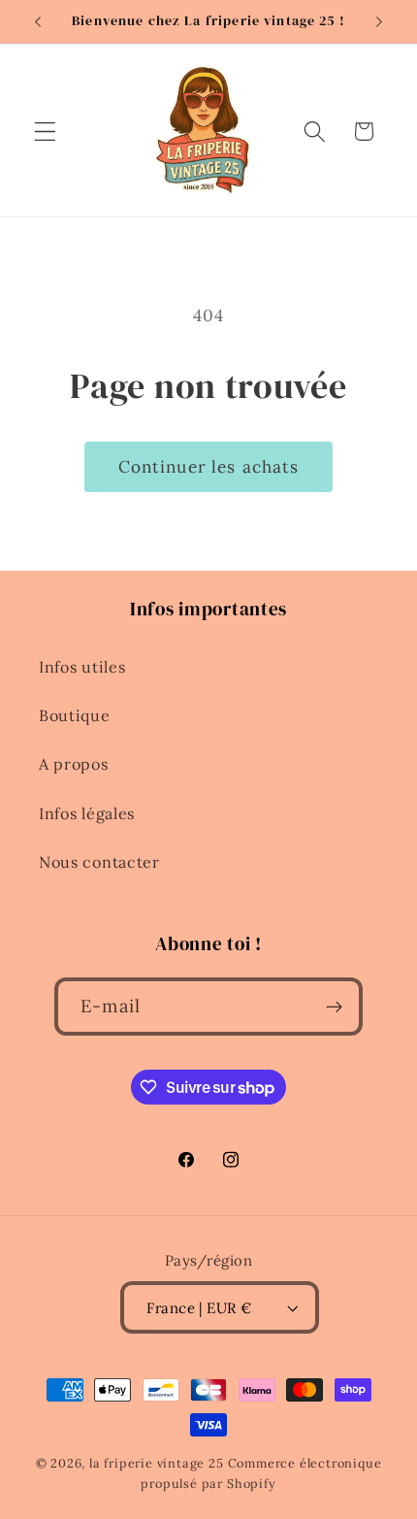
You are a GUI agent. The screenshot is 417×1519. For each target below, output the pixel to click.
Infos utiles (82, 667)
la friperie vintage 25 (156, 1462)
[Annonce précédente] (37, 21)
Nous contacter (99, 862)
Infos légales (87, 813)
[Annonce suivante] (379, 21)
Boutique (75, 715)
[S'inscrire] (334, 1006)
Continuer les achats (209, 467)
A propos (74, 764)
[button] (45, 131)
